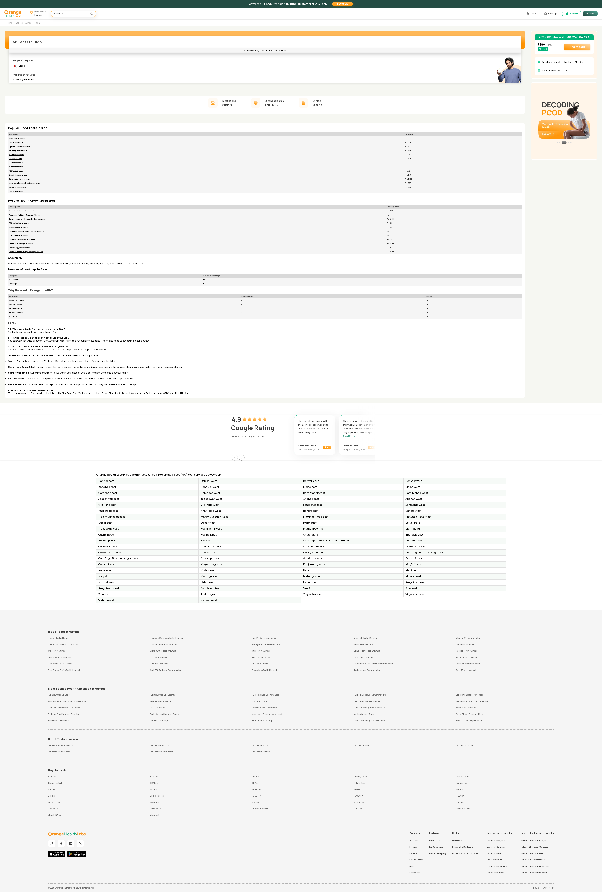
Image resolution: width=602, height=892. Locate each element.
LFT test (51, 795)
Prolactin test (54, 802)
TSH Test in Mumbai (261, 650)
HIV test (357, 789)
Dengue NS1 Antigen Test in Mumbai (166, 638)
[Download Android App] (76, 854)
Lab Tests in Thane (464, 745)
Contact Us (414, 872)
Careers (413, 853)
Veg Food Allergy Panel (364, 714)
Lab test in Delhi (494, 853)
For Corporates (436, 847)
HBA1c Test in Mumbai (364, 644)
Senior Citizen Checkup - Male (469, 714)
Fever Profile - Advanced (161, 701)
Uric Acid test (156, 808)
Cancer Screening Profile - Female (369, 720)
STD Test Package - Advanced (469, 695)
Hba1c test (256, 789)
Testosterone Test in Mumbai (367, 670)
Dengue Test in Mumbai (59, 638)
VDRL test (358, 808)
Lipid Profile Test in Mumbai (264, 638)
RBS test (255, 802)
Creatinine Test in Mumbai (468, 663)
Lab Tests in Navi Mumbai (161, 751)
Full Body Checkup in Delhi (532, 853)
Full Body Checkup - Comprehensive (370, 695)
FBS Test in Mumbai (158, 657)
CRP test (154, 783)
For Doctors (434, 840)
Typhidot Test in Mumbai (467, 657)
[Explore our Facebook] (61, 843)
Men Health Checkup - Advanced (267, 714)
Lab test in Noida (494, 859)
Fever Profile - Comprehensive (469, 720)
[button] (342, 4)
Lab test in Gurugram (496, 847)
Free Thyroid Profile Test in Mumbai (64, 670)
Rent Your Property (437, 853)
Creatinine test (55, 783)
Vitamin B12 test (463, 808)
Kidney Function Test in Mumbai (266, 644)
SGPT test (460, 802)
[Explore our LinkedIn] (70, 843)
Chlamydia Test (361, 776)
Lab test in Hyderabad (497, 866)
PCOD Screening (157, 707)
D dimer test (359, 783)
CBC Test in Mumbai (465, 644)
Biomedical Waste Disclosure (465, 853)
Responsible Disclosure (462, 847)
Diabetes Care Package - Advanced (64, 707)
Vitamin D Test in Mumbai (365, 638)
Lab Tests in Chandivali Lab (60, 745)
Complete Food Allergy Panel (265, 707)
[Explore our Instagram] (51, 843)
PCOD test (256, 795)
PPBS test (460, 795)
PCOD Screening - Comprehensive (369, 707)
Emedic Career (416, 859)
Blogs (411, 866)
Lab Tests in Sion (361, 745)
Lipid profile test (157, 795)
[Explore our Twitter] (80, 843)
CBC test (256, 776)
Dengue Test (461, 783)
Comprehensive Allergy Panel (367, 701)
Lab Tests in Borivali (260, 745)
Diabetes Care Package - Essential (63, 714)
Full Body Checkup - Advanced (265, 695)
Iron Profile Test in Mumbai (60, 663)
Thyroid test (53, 808)
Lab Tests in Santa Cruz (161, 745)
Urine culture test (260, 808)
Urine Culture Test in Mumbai (163, 650)
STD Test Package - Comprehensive (472, 701)
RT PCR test (359, 802)
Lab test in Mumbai (495, 872)
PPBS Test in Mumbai (159, 663)
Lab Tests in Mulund (261, 751)
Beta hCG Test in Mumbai (59, 657)
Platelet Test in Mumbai (466, 650)
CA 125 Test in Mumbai (466, 670)
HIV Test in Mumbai (260, 663)
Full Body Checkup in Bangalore (535, 840)
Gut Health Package (159, 720)
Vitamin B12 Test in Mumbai (468, 638)
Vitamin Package (259, 701)
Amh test (52, 776)
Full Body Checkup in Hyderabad (535, 866)
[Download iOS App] (57, 854)
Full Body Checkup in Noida (533, 859)
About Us (413, 840)
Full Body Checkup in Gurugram (535, 847)
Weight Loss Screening (466, 707)
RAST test (154, 802)
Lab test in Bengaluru (496, 840)
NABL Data (457, 840)
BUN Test (154, 776)
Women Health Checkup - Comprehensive (67, 701)
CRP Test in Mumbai (57, 650)
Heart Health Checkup (262, 720)
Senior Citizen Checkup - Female (164, 714)
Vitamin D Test (54, 815)
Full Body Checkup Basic (59, 695)
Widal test (154, 815)
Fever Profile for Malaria (58, 720)
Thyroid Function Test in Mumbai (63, 644)
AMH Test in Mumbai (261, 657)
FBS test (153, 789)
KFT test (459, 789)
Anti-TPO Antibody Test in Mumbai (165, 670)
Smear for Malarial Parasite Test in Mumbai (373, 663)
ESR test (51, 789)
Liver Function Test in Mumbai (163, 644)
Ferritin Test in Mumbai (364, 657)
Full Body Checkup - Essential (163, 695)
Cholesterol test (463, 776)
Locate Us (413, 847)
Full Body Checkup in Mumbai (534, 872)
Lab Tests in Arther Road (59, 751)
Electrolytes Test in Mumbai (264, 670)
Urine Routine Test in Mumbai (367, 650)
